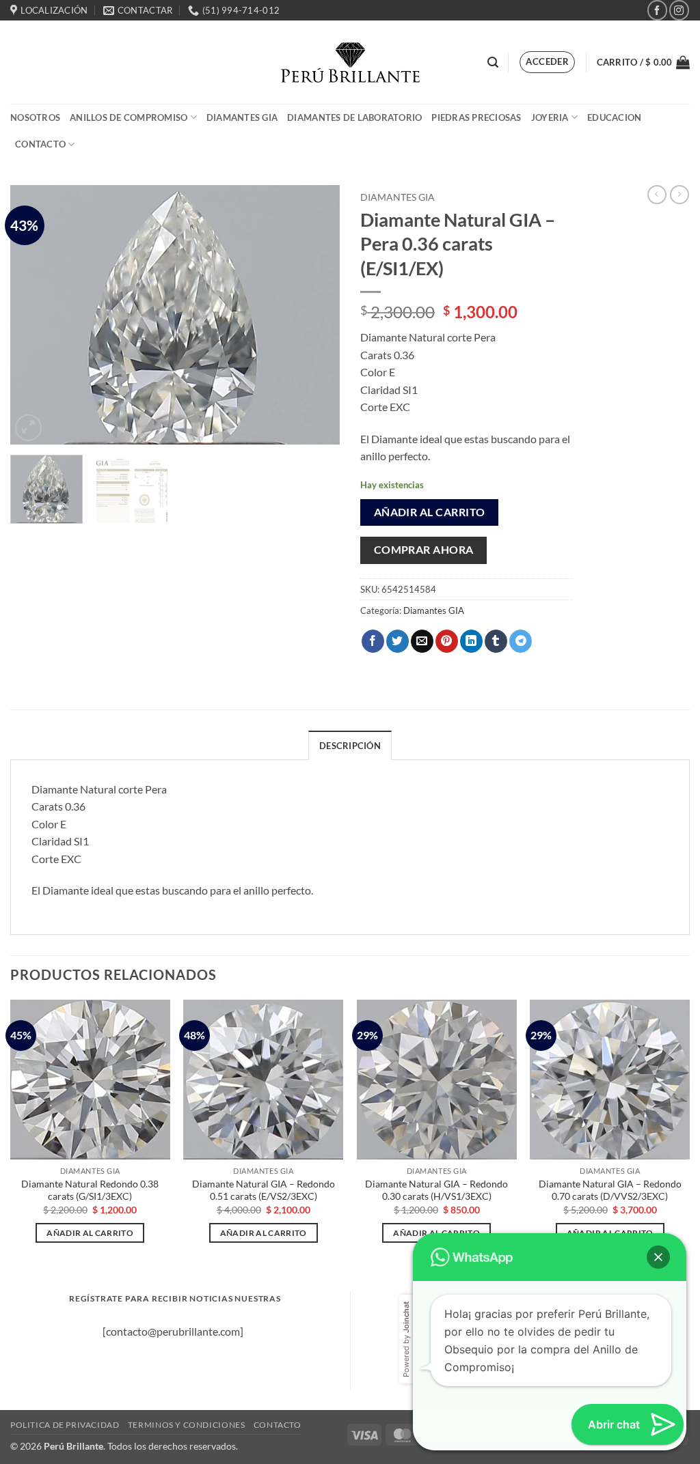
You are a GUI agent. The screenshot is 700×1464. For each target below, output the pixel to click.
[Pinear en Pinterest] (446, 641)
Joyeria (550, 117)
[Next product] (657, 194)
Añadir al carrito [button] (89, 1232)
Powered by (406, 1339)
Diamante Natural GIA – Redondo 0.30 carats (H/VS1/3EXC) (436, 1190)
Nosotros (35, 117)
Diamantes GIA (242, 117)
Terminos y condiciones (186, 1425)
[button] (492, 62)
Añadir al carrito (429, 512)
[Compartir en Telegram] (520, 641)
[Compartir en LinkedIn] (471, 641)
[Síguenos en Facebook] (657, 10)
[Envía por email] (422, 641)
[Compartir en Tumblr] (496, 641)
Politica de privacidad (64, 1425)
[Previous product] (679, 194)
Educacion (614, 117)
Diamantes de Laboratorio (354, 117)
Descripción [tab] (350, 745)
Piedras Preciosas (476, 117)
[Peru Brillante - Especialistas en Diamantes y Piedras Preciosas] (350, 62)
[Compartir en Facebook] (373, 641)
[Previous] (34, 315)
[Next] (316, 315)
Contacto (40, 144)
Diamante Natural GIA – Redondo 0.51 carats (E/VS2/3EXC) (263, 1190)
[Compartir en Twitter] (397, 641)
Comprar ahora (424, 550)
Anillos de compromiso (128, 117)
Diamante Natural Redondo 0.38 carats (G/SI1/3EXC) (90, 1190)
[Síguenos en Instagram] (679, 10)
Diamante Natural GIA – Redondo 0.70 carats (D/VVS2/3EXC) (610, 1190)
